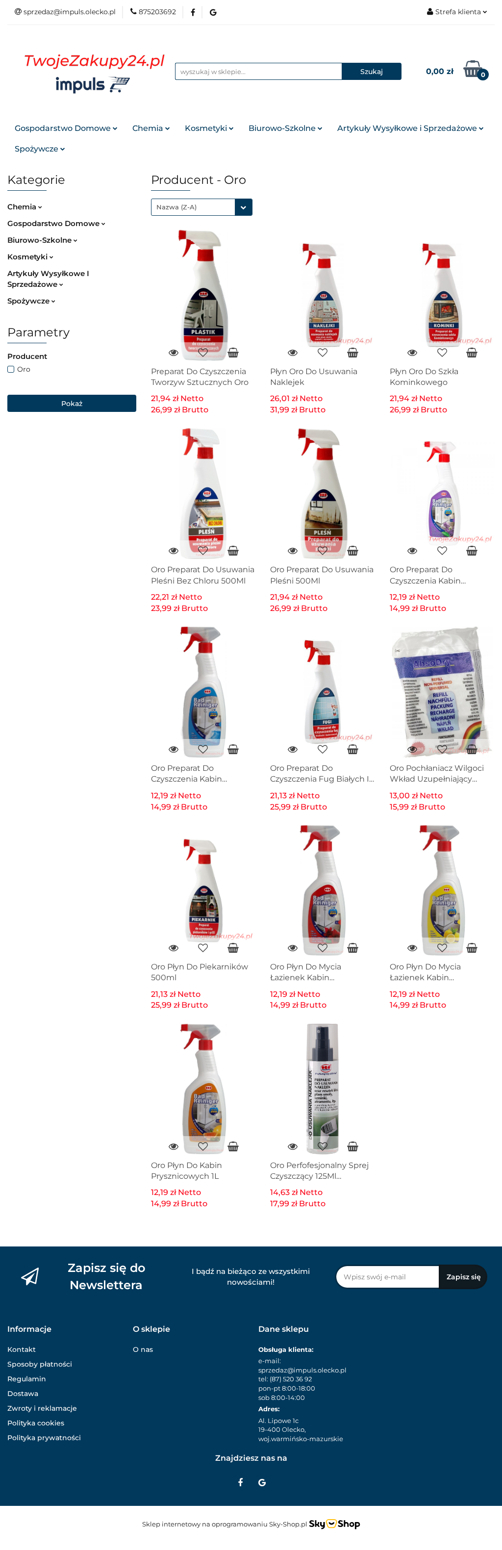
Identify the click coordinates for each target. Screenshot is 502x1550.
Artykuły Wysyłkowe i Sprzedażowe (408, 128)
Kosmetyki (207, 128)
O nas (143, 1349)
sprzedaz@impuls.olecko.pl (302, 1370)
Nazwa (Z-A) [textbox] (176, 207)
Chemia (148, 128)
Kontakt (21, 1349)
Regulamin (26, 1378)
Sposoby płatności (39, 1364)
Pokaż (71, 403)
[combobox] (201, 207)
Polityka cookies (35, 1423)
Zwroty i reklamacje (42, 1408)
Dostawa (22, 1393)
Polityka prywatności (44, 1437)
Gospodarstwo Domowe (64, 128)
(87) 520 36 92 (291, 1379)
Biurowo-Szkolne (283, 128)
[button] (29, 1330)
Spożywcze (37, 148)
